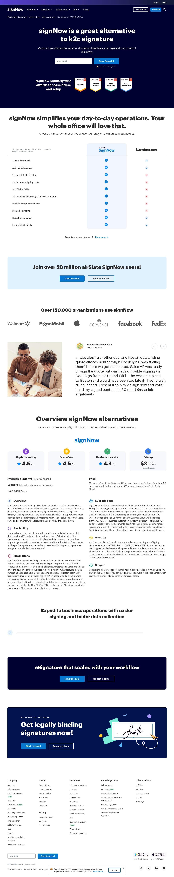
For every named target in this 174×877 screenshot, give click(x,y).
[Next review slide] (163, 346)
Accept (114, 870)
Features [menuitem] (31, 9)
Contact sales (140, 9)
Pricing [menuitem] (85, 9)
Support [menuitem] (156, 2)
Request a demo (101, 278)
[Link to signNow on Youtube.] (163, 868)
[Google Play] (141, 854)
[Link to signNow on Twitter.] (148, 868)
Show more (100, 237)
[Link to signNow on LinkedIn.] (156, 868)
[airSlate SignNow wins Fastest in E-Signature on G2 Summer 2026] (126, 85)
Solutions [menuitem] (45, 9)
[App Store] (158, 854)
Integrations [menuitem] (62, 9)
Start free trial (106, 61)
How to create (112, 808)
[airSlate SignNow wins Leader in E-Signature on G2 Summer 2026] (80, 85)
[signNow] (15, 9)
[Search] (164, 10)
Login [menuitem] (164, 2)
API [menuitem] (75, 9)
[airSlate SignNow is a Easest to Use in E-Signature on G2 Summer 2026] (96, 85)
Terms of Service (15, 869)
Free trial (156, 9)
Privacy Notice (30, 869)
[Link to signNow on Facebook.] (141, 868)
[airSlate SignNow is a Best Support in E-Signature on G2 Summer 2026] (111, 85)
